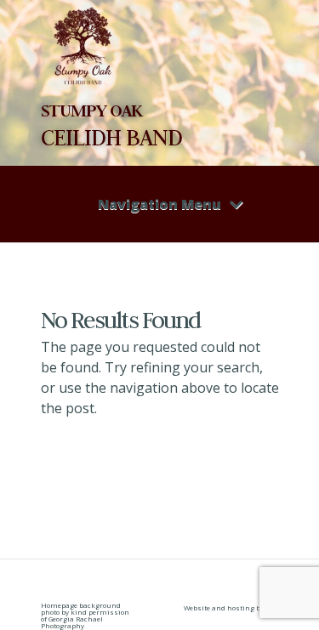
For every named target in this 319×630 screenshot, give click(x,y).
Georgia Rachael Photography (72, 622)
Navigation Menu (159, 204)
